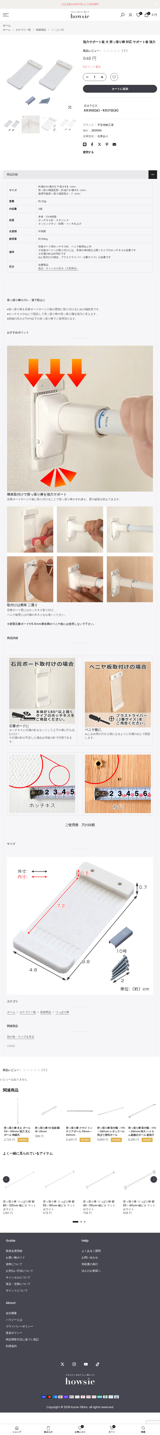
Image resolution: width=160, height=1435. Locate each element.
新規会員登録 (14, 1251)
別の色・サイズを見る (20, 1037)
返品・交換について (18, 1284)
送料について (14, 1264)
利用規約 (11, 1346)
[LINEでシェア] (84, 144)
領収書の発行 (90, 1264)
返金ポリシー (14, 1333)
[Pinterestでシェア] (107, 144)
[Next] (153, 1179)
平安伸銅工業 (105, 125)
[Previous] (6, 1179)
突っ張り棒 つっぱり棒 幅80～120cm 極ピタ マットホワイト (19, 1205)
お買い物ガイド (15, 1257)
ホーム (7, 25)
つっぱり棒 (62, 1012)
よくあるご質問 (91, 1251)
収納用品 (41, 30)
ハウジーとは (14, 1320)
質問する (88, 152)
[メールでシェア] (114, 144)
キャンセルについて (18, 1277)
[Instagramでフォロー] (74, 1364)
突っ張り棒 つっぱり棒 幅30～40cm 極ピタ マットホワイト (139, 1205)
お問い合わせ (90, 1257)
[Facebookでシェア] (92, 144)
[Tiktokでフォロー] (97, 1364)
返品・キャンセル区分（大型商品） (58, 268)
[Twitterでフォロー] (62, 1364)
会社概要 (11, 1313)
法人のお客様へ (91, 1271)
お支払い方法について (19, 1271)
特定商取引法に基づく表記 (22, 1339)
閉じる (4, 4)
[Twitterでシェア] (99, 144)
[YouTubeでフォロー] (86, 1364)
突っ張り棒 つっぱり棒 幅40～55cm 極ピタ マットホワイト (99, 1205)
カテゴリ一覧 (23, 30)
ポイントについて (17, 1290)
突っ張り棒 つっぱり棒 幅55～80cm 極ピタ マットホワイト (59, 1205)
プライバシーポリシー (19, 1326)
